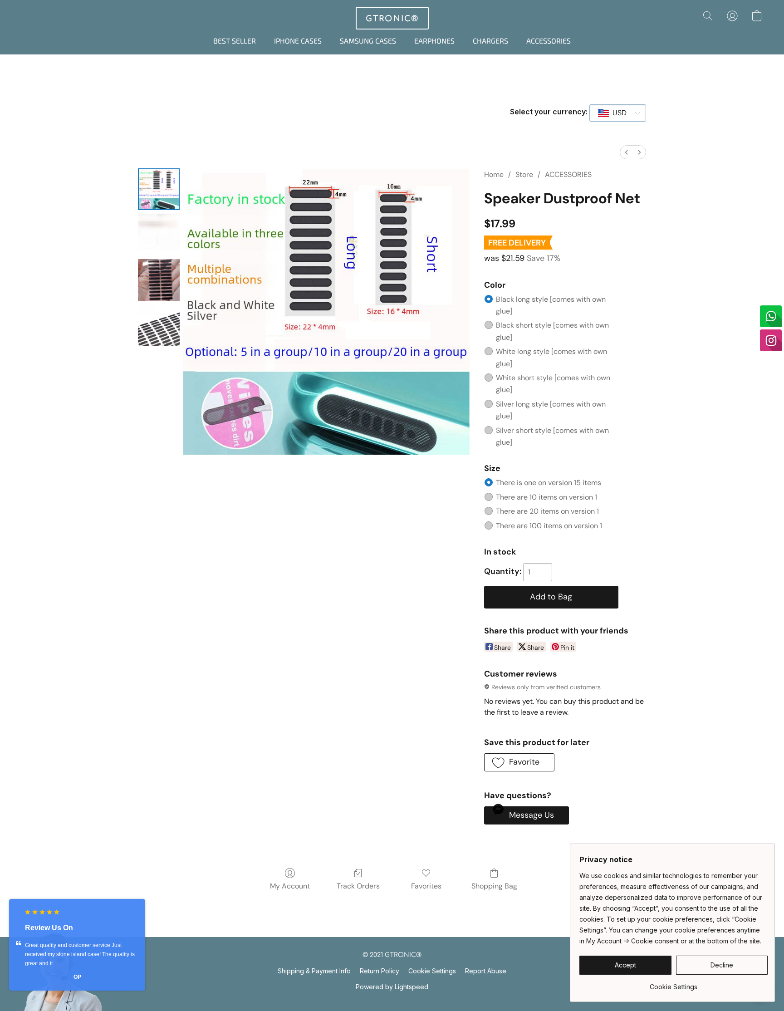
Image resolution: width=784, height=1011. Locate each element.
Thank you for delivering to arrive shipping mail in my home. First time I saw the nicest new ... (77, 954)
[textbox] (616, 113)
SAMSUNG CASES (368, 40)
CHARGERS (490, 40)
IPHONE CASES (298, 40)
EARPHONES (434, 40)
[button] (392, 18)
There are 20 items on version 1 (547, 511)
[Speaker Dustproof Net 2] (159, 280)
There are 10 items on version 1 (546, 497)
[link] (673, 983)
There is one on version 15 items (548, 482)
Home (494, 174)
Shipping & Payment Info (314, 971)
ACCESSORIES (548, 40)
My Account (290, 886)
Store (524, 174)
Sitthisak (77, 977)
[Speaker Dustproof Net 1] (159, 234)
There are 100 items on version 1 (549, 525)
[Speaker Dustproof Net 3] (159, 325)
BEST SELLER (234, 40)
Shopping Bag (494, 886)
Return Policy (379, 971)
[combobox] (617, 113)
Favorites (426, 886)
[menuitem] (626, 152)
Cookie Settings (432, 971)
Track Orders (358, 886)
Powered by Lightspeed (392, 987)
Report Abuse (485, 971)
